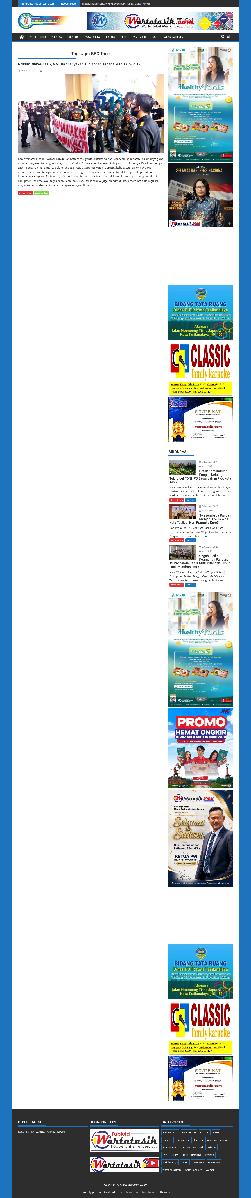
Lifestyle (185, 1147)
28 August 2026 (210, 462)
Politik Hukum (37, 37)
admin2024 (207, 466)
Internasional (169, 1147)
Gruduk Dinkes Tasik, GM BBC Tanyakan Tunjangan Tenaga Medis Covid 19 (79, 64)
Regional (209, 1154)
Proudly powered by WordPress (101, 1192)
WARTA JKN (139, 37)
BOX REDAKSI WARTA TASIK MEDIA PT (41, 1131)
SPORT (124, 37)
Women (210, 1170)
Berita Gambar (170, 1132)
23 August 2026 (210, 546)
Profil (185, 1154)
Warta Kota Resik (171, 1170)
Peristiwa (57, 37)
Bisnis (155, 37)
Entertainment (183, 1140)
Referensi (196, 1154)
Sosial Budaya (93, 37)
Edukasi (110, 37)
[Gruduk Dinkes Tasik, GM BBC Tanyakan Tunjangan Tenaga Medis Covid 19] (91, 113)
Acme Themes (161, 1192)
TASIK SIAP (198, 1162)
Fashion (198, 1140)
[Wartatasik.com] (21, 36)
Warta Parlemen (173, 37)
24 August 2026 (210, 506)
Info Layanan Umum (218, 1140)
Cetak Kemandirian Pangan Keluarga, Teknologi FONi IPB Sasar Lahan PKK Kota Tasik (135, 3)
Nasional (198, 1147)
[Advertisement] (200, 254)
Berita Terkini (25, 192)
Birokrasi (73, 37)
